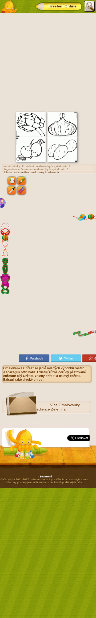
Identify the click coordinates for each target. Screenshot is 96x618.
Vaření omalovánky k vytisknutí (46, 166)
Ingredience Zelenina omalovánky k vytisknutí (34, 169)
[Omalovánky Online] (9, 6)
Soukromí (45, 476)
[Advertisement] (48, 61)
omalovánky (12, 166)
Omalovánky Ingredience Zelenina (55, 407)
